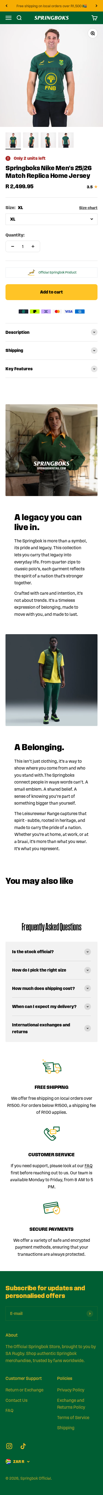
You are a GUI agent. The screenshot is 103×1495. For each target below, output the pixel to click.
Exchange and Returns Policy (71, 1404)
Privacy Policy (70, 1390)
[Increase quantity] (33, 246)
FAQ (89, 1165)
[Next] (97, 6)
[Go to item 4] (66, 140)
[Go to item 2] (30, 140)
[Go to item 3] (48, 140)
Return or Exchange (24, 1390)
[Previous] (6, 6)
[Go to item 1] (13, 140)
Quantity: (15, 235)
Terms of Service (73, 1417)
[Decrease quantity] (13, 246)
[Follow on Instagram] (9, 1446)
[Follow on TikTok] (23, 1446)
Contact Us (16, 1400)
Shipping (65, 1427)
